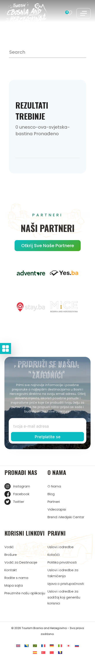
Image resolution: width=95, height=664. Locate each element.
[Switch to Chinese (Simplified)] (52, 653)
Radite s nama (16, 577)
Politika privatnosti (62, 562)
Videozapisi (57, 509)
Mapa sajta (13, 585)
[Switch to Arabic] (35, 646)
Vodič (9, 547)
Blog (51, 494)
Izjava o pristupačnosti (66, 583)
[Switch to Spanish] (35, 653)
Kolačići (54, 554)
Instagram (21, 486)
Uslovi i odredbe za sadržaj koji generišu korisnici (64, 597)
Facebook (21, 494)
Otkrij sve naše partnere (47, 246)
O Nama (54, 486)
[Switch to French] (43, 646)
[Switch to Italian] (60, 646)
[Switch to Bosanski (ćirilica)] (60, 653)
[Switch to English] (18, 646)
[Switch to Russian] (77, 646)
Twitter (18, 501)
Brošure (10, 554)
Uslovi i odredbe (61, 547)
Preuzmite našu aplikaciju (24, 593)
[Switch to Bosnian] (26, 646)
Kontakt (10, 570)
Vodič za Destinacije (20, 562)
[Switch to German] (52, 646)
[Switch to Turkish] (43, 653)
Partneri (54, 501)
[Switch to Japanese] (68, 646)
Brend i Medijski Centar (66, 517)
